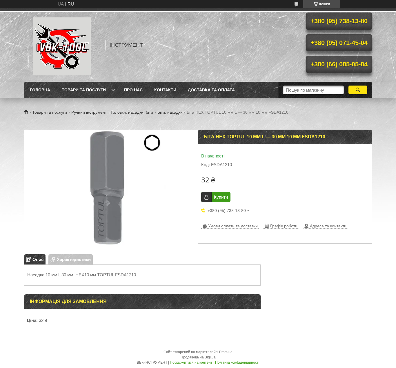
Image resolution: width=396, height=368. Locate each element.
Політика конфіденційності (237, 362)
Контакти (165, 90)
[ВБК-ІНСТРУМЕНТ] (61, 44)
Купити (221, 197)
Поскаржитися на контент (191, 362)
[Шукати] (357, 90)
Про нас (133, 90)
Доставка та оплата (211, 90)
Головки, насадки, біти (132, 112)
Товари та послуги (84, 90)
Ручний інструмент (89, 112)
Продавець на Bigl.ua (198, 357)
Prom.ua (225, 352)
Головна (40, 90)
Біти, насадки (170, 112)
